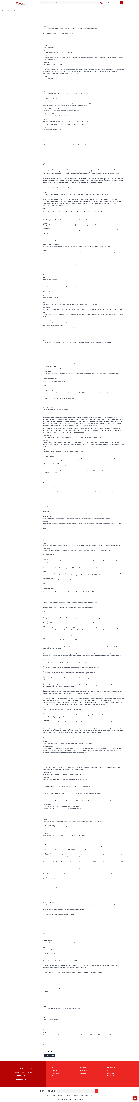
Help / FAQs (110, 1073)
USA (92, 1095)
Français (31, 2)
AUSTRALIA (60, 1095)
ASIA (53, 1095)
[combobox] (71, 2)
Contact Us (110, 1070)
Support (75, 7)
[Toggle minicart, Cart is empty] (121, 2)
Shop (54, 7)
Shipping (109, 1075)
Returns (115, 1075)
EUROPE (75, 1095)
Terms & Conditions (57, 1075)
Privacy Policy (56, 1073)
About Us (54, 1070)
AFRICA (48, 1095)
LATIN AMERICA (84, 1095)
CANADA (68, 1095)
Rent (61, 7)
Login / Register (84, 1070)
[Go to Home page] (20, 3)
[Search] (101, 3)
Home (3, 10)
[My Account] (108, 2)
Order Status (83, 1073)
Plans (68, 7)
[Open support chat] (135, 1098)
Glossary (13, 10)
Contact (84, 7)
